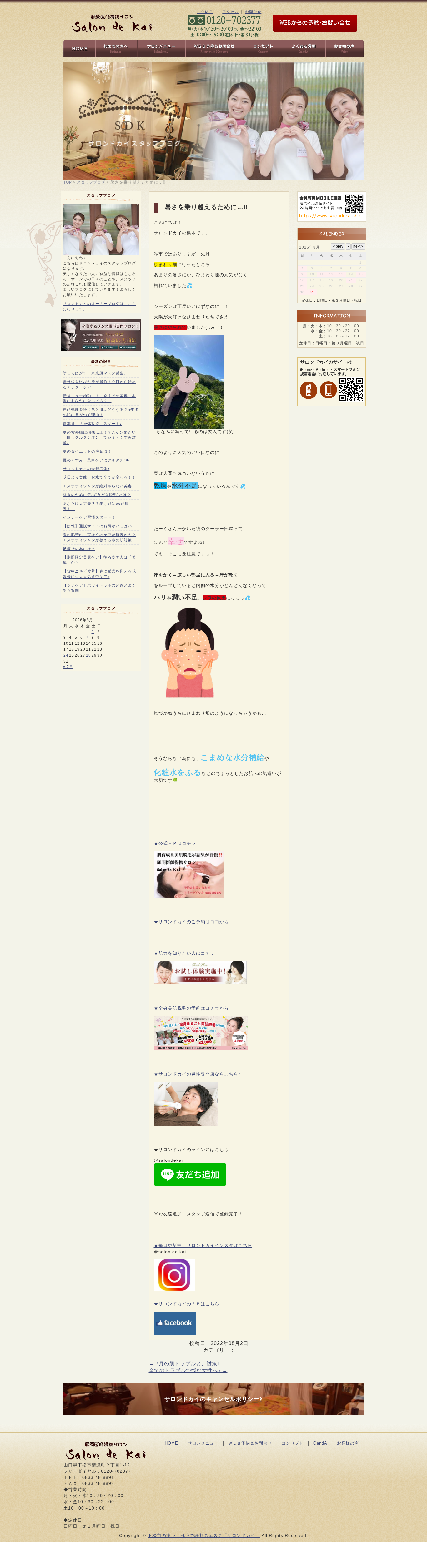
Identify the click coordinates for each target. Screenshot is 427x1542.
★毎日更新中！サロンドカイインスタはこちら (203, 1245)
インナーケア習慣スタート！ (89, 517)
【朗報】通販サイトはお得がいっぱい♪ (98, 526)
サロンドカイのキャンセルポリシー (211, 1399)
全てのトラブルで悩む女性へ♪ (188, 1370)
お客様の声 (348, 1443)
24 (65, 655)
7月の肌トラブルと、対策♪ (184, 1363)
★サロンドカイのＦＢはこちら (186, 1303)
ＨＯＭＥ (205, 12)
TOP (67, 182)
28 (88, 655)
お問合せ (253, 12)
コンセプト (293, 1443)
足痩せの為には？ (79, 549)
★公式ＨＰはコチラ (175, 843)
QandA (320, 1443)
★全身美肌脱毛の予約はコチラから (191, 1008)
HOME (171, 1443)
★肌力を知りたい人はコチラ (184, 953)
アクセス (230, 12)
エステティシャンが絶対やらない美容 (97, 486)
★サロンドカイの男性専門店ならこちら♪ (197, 1074)
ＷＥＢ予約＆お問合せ (250, 1443)
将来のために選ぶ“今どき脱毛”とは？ (97, 495)
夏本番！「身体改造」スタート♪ (92, 423)
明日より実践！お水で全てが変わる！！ (99, 477)
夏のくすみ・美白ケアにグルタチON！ (98, 460)
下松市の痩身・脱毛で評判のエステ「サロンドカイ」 (204, 1535)
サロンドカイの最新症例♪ (86, 469)
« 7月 (68, 667)
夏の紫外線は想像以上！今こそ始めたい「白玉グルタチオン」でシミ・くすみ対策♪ (99, 437)
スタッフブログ (91, 182)
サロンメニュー (203, 1443)
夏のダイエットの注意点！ (87, 451)
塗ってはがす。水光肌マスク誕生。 (95, 373)
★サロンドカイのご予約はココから (191, 921)
